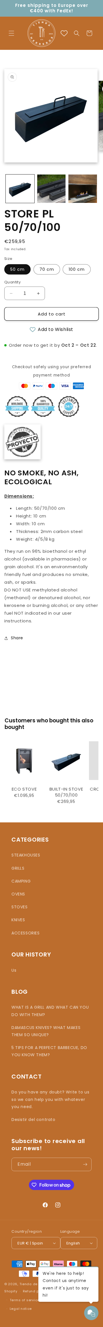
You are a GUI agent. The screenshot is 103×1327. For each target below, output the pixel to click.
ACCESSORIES (25, 933)
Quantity (12, 282)
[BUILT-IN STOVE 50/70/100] (66, 761)
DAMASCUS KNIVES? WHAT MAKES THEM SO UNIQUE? (45, 1031)
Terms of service (24, 1300)
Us (13, 970)
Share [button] (17, 638)
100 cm (77, 269)
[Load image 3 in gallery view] (82, 189)
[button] (11, 33)
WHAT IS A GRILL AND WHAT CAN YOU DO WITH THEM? (50, 1010)
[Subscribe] (85, 1164)
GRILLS (18, 868)
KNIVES (18, 920)
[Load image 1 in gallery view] (20, 189)
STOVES (19, 907)
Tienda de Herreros (36, 1284)
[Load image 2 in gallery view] (51, 189)
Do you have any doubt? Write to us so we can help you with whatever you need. (50, 1099)
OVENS (18, 894)
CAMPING (21, 881)
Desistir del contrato (33, 1119)
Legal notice (21, 1308)
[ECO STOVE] (24, 761)
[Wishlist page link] (64, 33)
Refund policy (35, 1291)
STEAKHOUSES (25, 855)
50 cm (17, 269)
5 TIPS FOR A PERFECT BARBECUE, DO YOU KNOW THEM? (49, 1051)
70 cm (46, 269)
